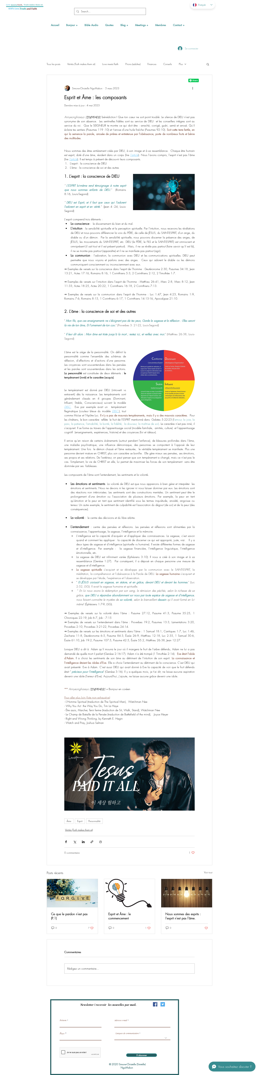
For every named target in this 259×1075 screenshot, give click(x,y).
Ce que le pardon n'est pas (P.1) (69, 916)
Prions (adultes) (132, 64)
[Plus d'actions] (192, 88)
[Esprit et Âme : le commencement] (129, 893)
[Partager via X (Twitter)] (74, 841)
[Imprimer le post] (100, 841)
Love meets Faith (110, 64)
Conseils (167, 64)
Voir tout (208, 872)
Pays (62, 1033)
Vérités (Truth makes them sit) (81, 64)
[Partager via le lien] (92, 841)
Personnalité (94, 821)
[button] (72, 25)
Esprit (79, 821)
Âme (69, 821)
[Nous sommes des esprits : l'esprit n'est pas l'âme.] (186, 893)
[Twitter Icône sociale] (163, 1004)
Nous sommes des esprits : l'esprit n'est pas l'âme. (183, 916)
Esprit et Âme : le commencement (119, 916)
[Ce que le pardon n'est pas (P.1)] (72, 893)
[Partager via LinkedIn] (83, 841)
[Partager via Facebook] (66, 841)
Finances (151, 64)
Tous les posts (53, 64)
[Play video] (129, 774)
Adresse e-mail (121, 1020)
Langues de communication (127, 1033)
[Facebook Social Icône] (155, 1004)
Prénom (63, 1020)
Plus (181, 64)
